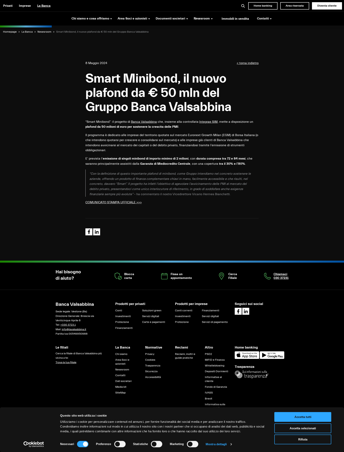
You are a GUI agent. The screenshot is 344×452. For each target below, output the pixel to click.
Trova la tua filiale (66, 362)
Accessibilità (153, 377)
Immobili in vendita (235, 18)
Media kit (120, 387)
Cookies (150, 359)
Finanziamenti (124, 328)
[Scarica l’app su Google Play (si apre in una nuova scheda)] (272, 358)
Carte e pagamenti (153, 322)
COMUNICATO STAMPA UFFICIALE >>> (113, 202)
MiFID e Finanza (215, 359)
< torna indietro (248, 63)
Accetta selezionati (303, 428)
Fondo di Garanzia (216, 387)
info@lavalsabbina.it (74, 329)
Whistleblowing (214, 365)
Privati (8, 6)
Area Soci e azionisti (122, 361)
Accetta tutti (302, 417)
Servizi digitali (150, 316)
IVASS (209, 392)
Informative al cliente (213, 379)
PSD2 (208, 354)
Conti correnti (183, 310)
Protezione (122, 322)
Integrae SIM (208, 122)
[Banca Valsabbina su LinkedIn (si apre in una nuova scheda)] (245, 311)
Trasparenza (152, 365)
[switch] (120, 444)
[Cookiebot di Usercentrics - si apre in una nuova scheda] (33, 444)
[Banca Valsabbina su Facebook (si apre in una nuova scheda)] (238, 311)
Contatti (120, 375)
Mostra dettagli (216, 444)
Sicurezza (151, 371)
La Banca (44, 6)
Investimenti (123, 316)
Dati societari (123, 381)
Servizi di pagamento (215, 322)
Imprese (25, 6)
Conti (118, 310)
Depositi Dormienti (216, 371)
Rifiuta (302, 439)
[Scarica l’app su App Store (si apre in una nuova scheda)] (247, 358)
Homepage (10, 31)
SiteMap (120, 392)
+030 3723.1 (68, 324)
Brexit (208, 398)
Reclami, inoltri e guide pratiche (185, 356)
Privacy (149, 354)
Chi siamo (121, 354)
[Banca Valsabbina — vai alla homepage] (26, 18)
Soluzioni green (151, 310)
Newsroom (44, 31)
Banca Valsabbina (144, 122)
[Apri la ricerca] (243, 6)
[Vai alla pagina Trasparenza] (252, 374)
